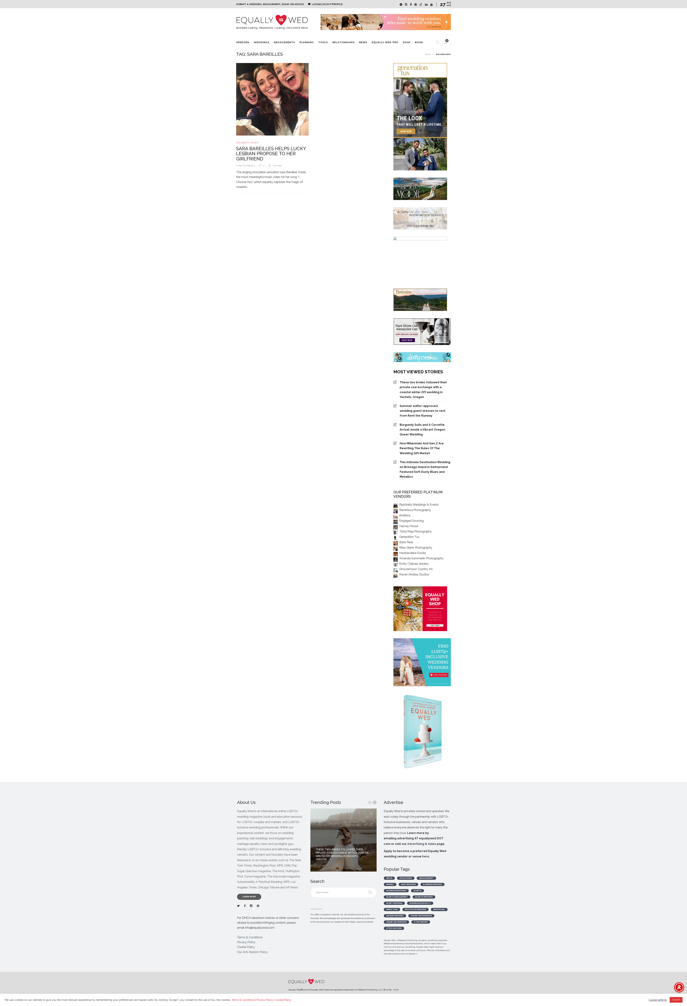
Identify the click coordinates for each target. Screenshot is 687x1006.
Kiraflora (404, 515)
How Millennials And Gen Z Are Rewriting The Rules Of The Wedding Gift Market (422, 448)
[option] (343, 840)
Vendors (242, 42)
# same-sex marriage (421, 916)
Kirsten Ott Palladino (245, 166)
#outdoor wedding (415, 909)
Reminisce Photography (415, 510)
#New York (392, 909)
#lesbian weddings (396, 891)
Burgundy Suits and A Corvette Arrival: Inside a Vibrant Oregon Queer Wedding (422, 429)
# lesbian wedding (432, 884)
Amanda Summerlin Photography (421, 558)
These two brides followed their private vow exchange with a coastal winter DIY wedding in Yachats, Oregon (423, 390)
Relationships (343, 42)
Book (419, 42)
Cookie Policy (246, 947)
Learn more (249, 897)
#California (405, 878)
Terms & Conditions (250, 937)
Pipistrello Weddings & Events (419, 504)
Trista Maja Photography (415, 531)
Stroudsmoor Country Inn (416, 569)
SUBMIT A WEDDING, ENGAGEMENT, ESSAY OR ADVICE (270, 4)
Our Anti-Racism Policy (252, 952)
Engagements (284, 42)
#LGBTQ (417, 891)
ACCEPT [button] (676, 999)
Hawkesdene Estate (412, 553)
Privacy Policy (246, 942)
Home (427, 54)
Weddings (261, 42)
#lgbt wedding (394, 903)
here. (426, 856)
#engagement (426, 878)
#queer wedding (395, 916)
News (363, 42)
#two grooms (394, 928)
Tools (323, 42)
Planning (306, 42)
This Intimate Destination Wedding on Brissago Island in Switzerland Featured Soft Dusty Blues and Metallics (425, 469)
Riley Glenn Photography (415, 547)
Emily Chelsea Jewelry (414, 563)
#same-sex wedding (396, 922)
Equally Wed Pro (385, 42)
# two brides (421, 922)
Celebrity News (247, 143)
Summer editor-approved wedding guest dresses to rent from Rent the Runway (422, 410)
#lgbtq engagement (397, 897)
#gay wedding (408, 884)
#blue (389, 878)
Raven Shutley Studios (414, 574)
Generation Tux (409, 537)
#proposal (439, 909)
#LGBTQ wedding (424, 897)
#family (390, 884)
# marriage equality (420, 903)
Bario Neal (406, 542)
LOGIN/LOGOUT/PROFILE (327, 4)
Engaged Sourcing (411, 520)
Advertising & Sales (421, 844)
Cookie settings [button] (658, 999)
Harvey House (408, 526)
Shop (406, 42)
